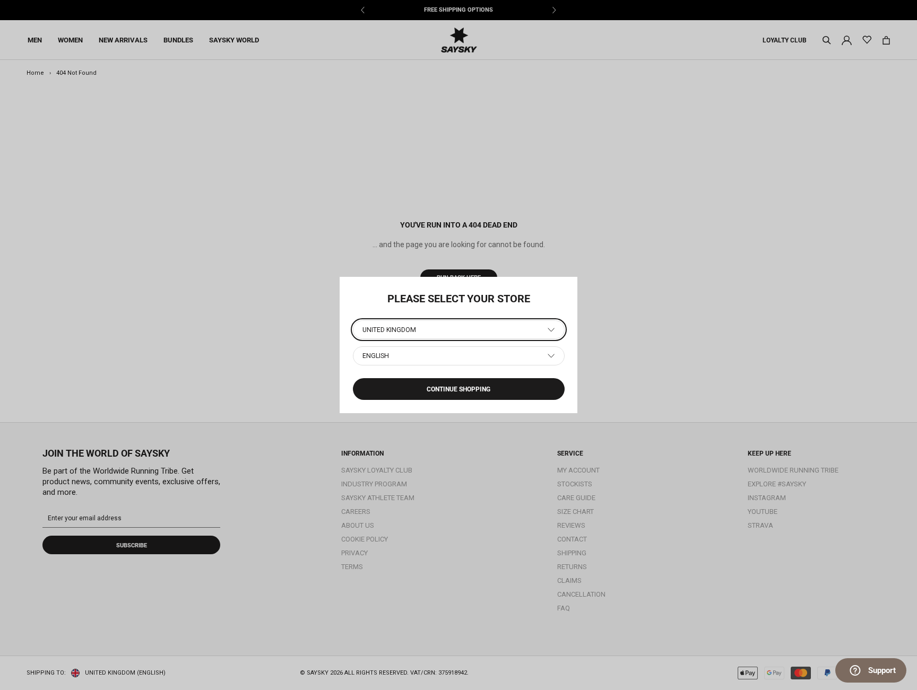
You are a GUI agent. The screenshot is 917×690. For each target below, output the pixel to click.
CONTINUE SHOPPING (458, 389)
